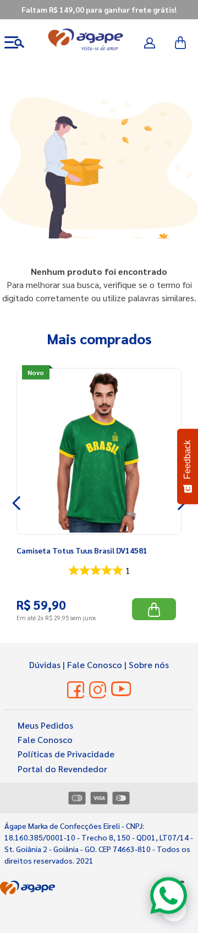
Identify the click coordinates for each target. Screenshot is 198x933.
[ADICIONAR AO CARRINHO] (154, 609)
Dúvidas (45, 664)
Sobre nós (149, 664)
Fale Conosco (94, 664)
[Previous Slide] (17, 503)
